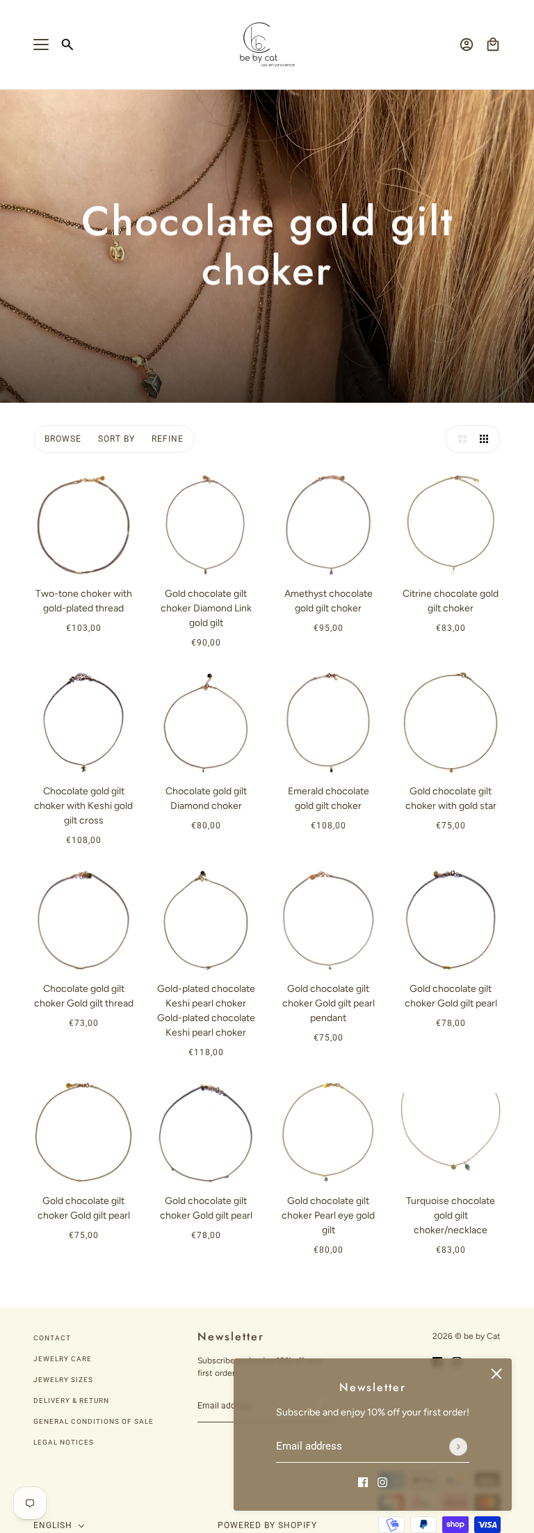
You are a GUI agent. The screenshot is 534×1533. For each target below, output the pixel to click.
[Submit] (458, 1447)
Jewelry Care (62, 1359)
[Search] (67, 44)
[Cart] (493, 44)
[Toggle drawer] (41, 44)
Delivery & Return (71, 1400)
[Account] (466, 44)
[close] (496, 1374)
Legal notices (63, 1442)
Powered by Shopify (267, 1525)
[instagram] (382, 1481)
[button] (459, 439)
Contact (52, 1338)
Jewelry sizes (63, 1379)
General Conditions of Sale (93, 1421)
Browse (62, 439)
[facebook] (363, 1481)
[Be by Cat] (267, 44)
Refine (168, 439)
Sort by (116, 439)
